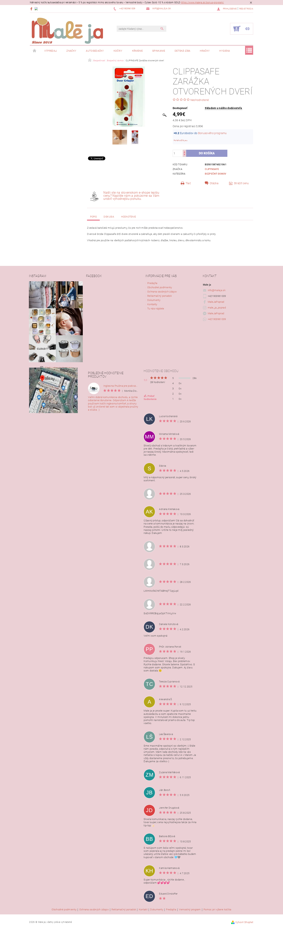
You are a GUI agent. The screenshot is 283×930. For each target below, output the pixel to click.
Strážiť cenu (241, 183)
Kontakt (143, 909)
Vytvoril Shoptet (244, 922)
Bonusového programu (212, 133)
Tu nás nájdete (155, 308)
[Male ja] (67, 31)
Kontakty (152, 304)
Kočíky (118, 50)
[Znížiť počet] (184, 155)
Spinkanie (158, 50)
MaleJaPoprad (216, 301)
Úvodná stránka (34, 51)
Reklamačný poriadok (159, 295)
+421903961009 (217, 319)
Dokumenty (153, 300)
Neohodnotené (199, 100)
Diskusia (109, 216)
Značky (71, 50)
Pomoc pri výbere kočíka (217, 909)
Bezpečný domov (215, 173)
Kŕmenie (137, 50)
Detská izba (182, 50)
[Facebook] (32, 8)
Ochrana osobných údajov (162, 291)
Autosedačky (95, 50)
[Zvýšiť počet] (184, 151)
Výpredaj (50, 50)
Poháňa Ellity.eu (181, 140)
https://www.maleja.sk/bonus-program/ (202, 2)
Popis (93, 216)
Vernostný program (190, 909)
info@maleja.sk (217, 290)
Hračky (205, 50)
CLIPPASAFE (212, 169)
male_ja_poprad (217, 307)
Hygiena (224, 50)
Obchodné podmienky (159, 287)
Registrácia (246, 9)
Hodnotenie (128, 216)
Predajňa (152, 283)
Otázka (214, 183)
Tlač (188, 183)
